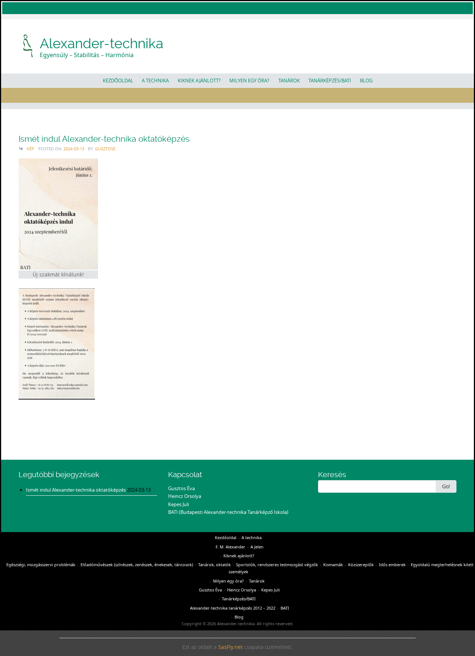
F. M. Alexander (230, 547)
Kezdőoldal (118, 80)
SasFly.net (230, 647)
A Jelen (256, 547)
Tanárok (289, 80)
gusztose (105, 148)
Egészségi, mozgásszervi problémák (40, 564)
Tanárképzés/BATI (329, 80)
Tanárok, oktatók (214, 564)
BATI (285, 608)
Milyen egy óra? (249, 80)
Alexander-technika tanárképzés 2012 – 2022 (232, 608)
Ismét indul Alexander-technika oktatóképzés (104, 139)
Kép (30, 148)
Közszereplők (361, 564)
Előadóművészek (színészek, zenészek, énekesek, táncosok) (137, 564)
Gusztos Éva (181, 488)
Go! (446, 486)
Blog (366, 80)
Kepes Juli (178, 504)
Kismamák (333, 564)
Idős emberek (392, 564)
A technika (155, 80)
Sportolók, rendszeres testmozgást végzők (277, 564)
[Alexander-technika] (28, 45)
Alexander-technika (101, 43)
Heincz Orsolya (184, 496)
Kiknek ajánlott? (199, 80)
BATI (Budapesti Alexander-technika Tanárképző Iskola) (228, 512)
